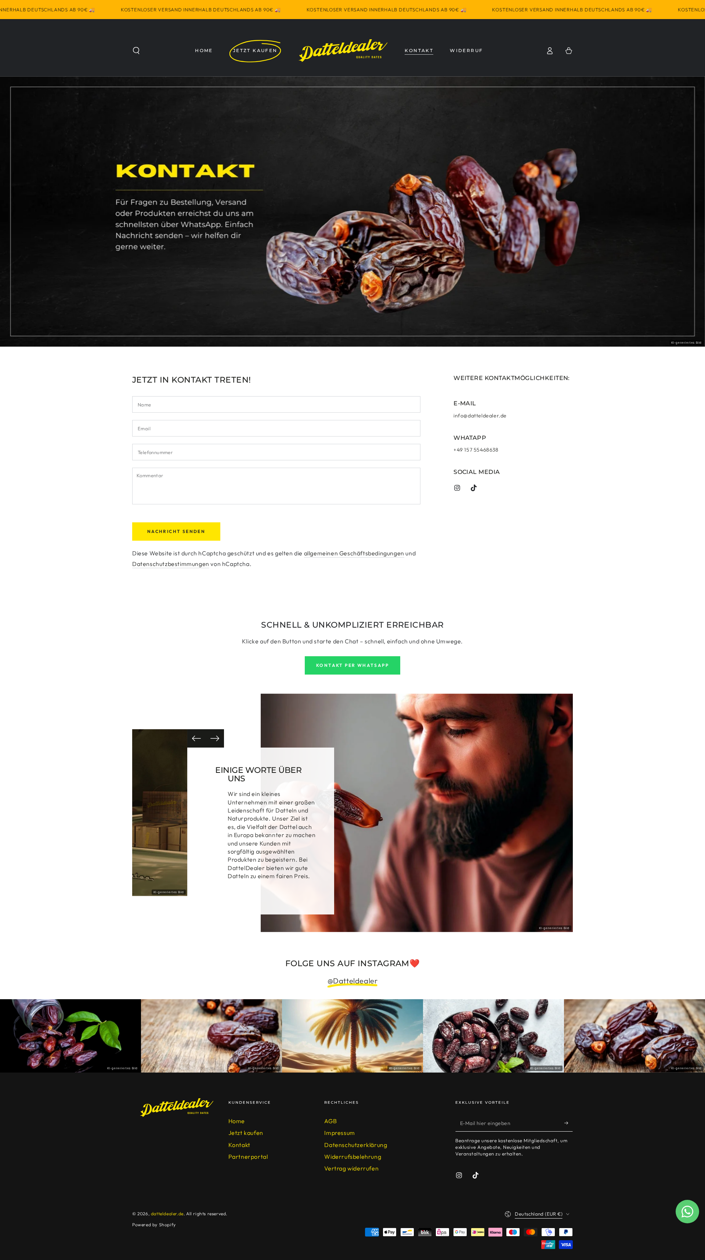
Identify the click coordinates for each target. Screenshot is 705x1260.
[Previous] (196, 738)
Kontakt (239, 1144)
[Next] (215, 738)
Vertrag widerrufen (351, 1168)
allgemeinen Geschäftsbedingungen (354, 553)
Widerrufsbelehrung (352, 1156)
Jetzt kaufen (245, 1132)
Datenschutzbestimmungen (170, 563)
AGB (330, 1121)
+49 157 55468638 (476, 449)
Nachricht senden (176, 531)
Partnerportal (248, 1156)
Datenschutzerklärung (355, 1144)
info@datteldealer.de (480, 415)
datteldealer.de (167, 1213)
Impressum (339, 1132)
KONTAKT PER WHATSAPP (352, 665)
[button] (136, 51)
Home (236, 1121)
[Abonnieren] (568, 1123)
